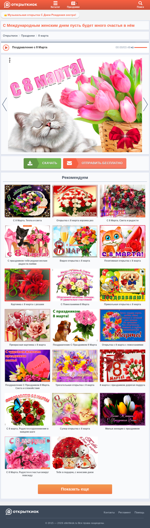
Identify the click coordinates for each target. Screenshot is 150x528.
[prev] (4, 104)
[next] (145, 104)
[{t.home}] (22, 512)
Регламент (124, 512)
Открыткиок (10, 35)
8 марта (43, 35)
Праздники (28, 35)
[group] (75, 47)
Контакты (109, 512)
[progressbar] (140, 47)
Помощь (139, 512)
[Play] (6, 48)
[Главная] (21, 4)
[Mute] (132, 48)
